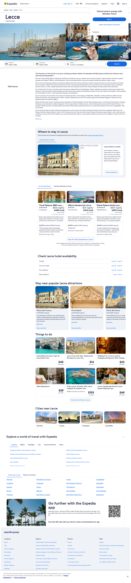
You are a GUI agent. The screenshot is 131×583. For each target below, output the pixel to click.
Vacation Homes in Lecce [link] (74, 458)
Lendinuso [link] (100, 495)
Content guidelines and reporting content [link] (79, 565)
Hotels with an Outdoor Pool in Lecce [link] (78, 462)
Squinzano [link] (100, 487)
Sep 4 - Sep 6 (117, 274)
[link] (109, 32)
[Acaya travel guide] (69, 419)
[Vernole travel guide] (46, 419)
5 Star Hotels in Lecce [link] (73, 454)
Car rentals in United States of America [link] (46, 558)
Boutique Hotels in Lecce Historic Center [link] (23, 450)
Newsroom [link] (7, 555)
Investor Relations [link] (9, 558)
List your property (92, 4)
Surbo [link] (38, 487)
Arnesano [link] (39, 483)
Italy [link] (11, 10)
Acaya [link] (68, 479)
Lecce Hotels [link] (14, 462)
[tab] (47, 140)
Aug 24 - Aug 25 (117, 261)
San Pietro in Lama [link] (43, 495)
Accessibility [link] (71, 558)
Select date (13, 65)
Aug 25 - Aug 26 (117, 266)
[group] (113, 155)
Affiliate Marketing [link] (9, 565)
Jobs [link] (5, 545)
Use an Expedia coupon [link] (105, 555)
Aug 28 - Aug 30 (116, 270)
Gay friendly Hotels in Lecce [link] (19, 458)
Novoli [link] (9, 491)
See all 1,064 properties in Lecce (80, 239)
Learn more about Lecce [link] (95, 135)
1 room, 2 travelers (77, 65)
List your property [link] (9, 549)
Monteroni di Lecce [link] (43, 479)
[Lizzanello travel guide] (115, 419)
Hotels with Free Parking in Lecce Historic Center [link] (25, 454)
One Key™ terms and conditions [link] (76, 552)
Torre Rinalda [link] (101, 491)
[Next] (76, 160)
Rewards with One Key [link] (42, 565)
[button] (65, 437)
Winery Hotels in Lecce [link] (17, 466)
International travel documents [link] (107, 558)
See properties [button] (111, 172)
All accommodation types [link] (43, 562)
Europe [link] (6, 10)
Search (117, 64)
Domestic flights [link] (40, 555)
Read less (40, 324)
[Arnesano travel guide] (92, 419)
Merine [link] (39, 491)
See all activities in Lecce (80, 400)
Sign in (124, 4)
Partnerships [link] (7, 552)
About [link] (6, 542)
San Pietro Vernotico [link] (74, 495)
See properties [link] (41, 328)
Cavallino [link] (10, 483)
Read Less (38, 119)
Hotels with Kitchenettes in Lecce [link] (76, 450)
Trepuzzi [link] (10, 495)
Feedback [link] (7, 568)
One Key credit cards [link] (41, 568)
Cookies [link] (70, 545)
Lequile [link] (9, 487)
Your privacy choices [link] (73, 562)
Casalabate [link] (100, 479)
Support (104, 4)
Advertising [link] (7, 562)
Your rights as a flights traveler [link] (107, 562)
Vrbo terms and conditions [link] (75, 555)
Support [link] (101, 542)
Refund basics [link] (103, 552)
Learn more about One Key (109, 25)
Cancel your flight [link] (104, 549)
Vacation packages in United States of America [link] (49, 552)
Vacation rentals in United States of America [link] (48, 549)
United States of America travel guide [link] (46, 542)
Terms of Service (20, 577)
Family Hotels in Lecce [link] (73, 466)
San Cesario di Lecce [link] (73, 483)
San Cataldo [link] (70, 491)
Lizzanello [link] (99, 483)
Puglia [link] (15, 10)
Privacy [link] (69, 542)
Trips (112, 4)
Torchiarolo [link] (70, 487)
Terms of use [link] (71, 549)
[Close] (127, 576)
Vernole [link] (9, 479)
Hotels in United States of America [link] (45, 545)
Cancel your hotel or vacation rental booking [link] (111, 545)
